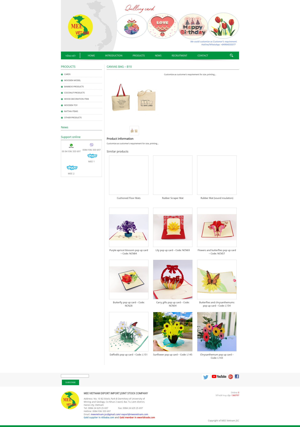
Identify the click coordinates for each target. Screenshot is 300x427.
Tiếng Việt (70, 55)
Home (91, 55)
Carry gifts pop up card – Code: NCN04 (172, 304)
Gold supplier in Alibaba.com (99, 417)
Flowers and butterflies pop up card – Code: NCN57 (217, 252)
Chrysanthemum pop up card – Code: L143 (217, 356)
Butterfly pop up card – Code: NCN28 (129, 304)
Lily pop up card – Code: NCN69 (173, 250)
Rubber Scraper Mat (172, 198)
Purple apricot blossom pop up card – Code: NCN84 (128, 252)
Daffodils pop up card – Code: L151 (129, 354)
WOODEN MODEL (72, 80)
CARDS (67, 74)
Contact (203, 55)
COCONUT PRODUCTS (74, 92)
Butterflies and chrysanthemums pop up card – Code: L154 (216, 304)
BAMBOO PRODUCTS (74, 86)
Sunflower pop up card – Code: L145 (172, 354)
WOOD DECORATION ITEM (76, 98)
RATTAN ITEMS (71, 111)
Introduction (113, 55)
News (158, 55)
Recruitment (179, 55)
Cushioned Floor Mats (128, 198)
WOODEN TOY (71, 105)
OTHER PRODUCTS (73, 117)
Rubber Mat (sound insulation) (217, 198)
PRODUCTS (139, 55)
